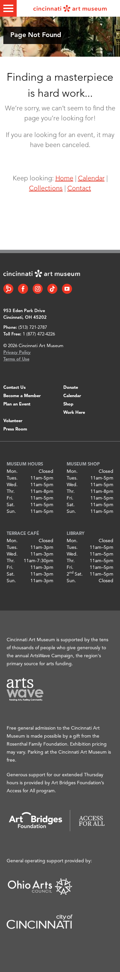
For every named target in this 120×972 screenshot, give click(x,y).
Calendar (91, 178)
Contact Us (14, 387)
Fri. (10, 498)
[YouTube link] (67, 289)
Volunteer (12, 421)
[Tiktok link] (52, 289)
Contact (79, 188)
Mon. (12, 471)
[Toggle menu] (8, 8)
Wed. (12, 484)
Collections (46, 188)
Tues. (12, 478)
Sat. (11, 505)
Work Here (74, 412)
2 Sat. (75, 574)
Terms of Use (16, 359)
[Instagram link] (38, 289)
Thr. (11, 491)
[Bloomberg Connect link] (8, 289)
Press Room (15, 429)
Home (64, 178)
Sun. (11, 511)
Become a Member (22, 396)
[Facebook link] (23, 289)
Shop (68, 404)
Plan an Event (16, 404)
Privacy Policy (17, 352)
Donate (70, 387)
